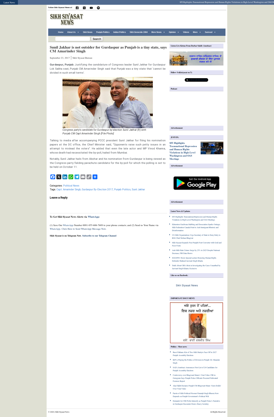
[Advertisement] (167, 19)
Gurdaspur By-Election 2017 (97, 189)
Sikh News (87, 32)
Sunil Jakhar (138, 189)
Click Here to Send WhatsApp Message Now (84, 228)
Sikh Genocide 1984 (139, 32)
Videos (186, 32)
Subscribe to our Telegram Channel (99, 235)
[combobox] (72, 39)
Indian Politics (119, 32)
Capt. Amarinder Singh (68, 189)
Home (60, 32)
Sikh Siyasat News (187, 285)
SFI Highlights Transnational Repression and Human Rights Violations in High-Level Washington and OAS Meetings (222, 2)
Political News (71, 185)
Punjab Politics (103, 32)
